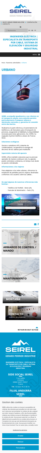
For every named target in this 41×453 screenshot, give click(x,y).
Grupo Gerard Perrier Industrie (13, 22)
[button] (35, 54)
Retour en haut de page (28, 330)
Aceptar (20, 436)
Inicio (3, 63)
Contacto (6, 24)
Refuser (20, 442)
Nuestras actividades (13, 63)
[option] (20, 207)
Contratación (32, 22)
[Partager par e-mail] (35, 224)
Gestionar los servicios (20, 430)
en (29, 30)
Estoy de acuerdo (20, 208)
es (32, 30)
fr (35, 30)
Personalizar (20, 448)
